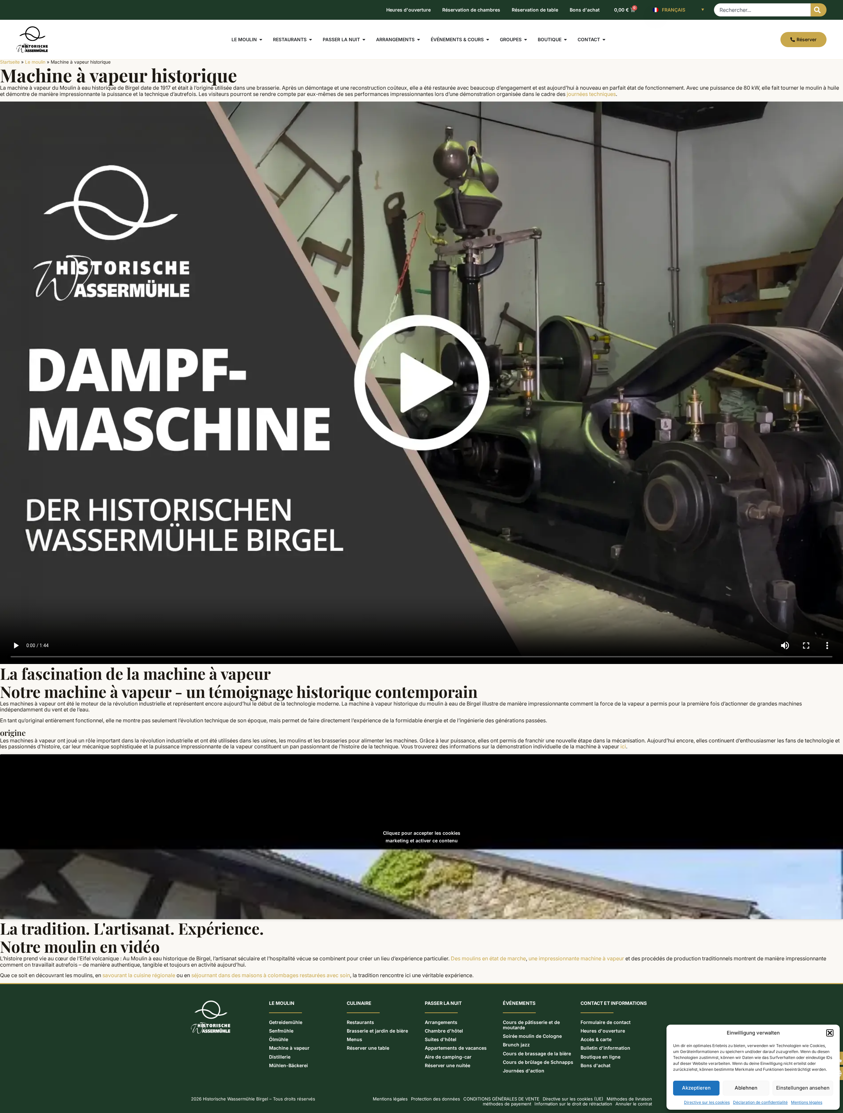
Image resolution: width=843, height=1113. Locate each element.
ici (623, 746)
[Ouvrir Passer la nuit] (364, 39)
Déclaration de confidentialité (760, 1102)
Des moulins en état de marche (488, 958)
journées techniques (591, 94)
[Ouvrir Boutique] (565, 39)
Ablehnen (746, 1088)
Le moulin (35, 62)
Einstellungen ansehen (802, 1088)
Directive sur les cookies (707, 1102)
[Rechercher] (819, 9)
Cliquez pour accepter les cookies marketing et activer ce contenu (421, 836)
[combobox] (762, 9)
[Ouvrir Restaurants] (310, 39)
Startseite (10, 62)
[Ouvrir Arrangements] (418, 39)
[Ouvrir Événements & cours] (487, 39)
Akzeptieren (696, 1088)
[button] (830, 1033)
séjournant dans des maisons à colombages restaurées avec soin (270, 975)
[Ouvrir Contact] (604, 39)
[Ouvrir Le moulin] (260, 39)
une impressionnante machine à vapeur (576, 958)
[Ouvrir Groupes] (525, 39)
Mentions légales (806, 1102)
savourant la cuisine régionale (138, 975)
